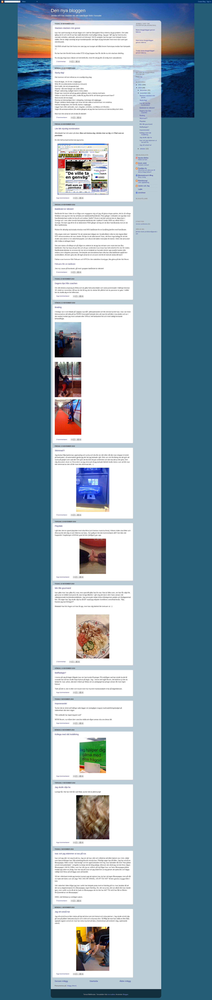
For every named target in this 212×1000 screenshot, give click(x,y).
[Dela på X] (75, 61)
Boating (58, 307)
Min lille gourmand (63, 588)
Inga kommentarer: (63, 198)
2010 (140, 88)
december (144, 90)
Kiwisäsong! (143, 180)
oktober (143, 149)
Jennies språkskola (141, 224)
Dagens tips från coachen (66, 283)
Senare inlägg (61, 981)
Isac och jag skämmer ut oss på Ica (70, 854)
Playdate (58, 526)
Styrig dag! (59, 73)
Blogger (125, 994)
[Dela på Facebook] (77, 61)
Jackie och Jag (144, 186)
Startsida (94, 981)
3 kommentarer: (62, 515)
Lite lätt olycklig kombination (67, 129)
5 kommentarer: (62, 272)
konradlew (111, 994)
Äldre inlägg (125, 981)
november (144, 93)
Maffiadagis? (60, 673)
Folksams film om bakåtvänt (65, 264)
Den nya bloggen (68, 10)
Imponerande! (61, 703)
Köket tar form (142, 159)
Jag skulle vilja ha (62, 787)
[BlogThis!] (72, 61)
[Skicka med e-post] (70, 61)
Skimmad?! (60, 450)
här (141, 77)
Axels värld (142, 163)
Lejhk (140, 189)
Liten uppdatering (143, 182)
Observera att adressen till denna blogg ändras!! (146, 171)
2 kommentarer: (62, 117)
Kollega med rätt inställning (67, 734)
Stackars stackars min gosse (67, 28)
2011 (140, 85)
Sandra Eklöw (143, 158)
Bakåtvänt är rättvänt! (64, 209)
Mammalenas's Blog (145, 175)
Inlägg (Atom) (72, 986)
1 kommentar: (61, 61)
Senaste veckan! (143, 165)
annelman (142, 193)
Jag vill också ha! (62, 912)
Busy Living (142, 177)
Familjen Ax (142, 168)
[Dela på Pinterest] (79, 61)
